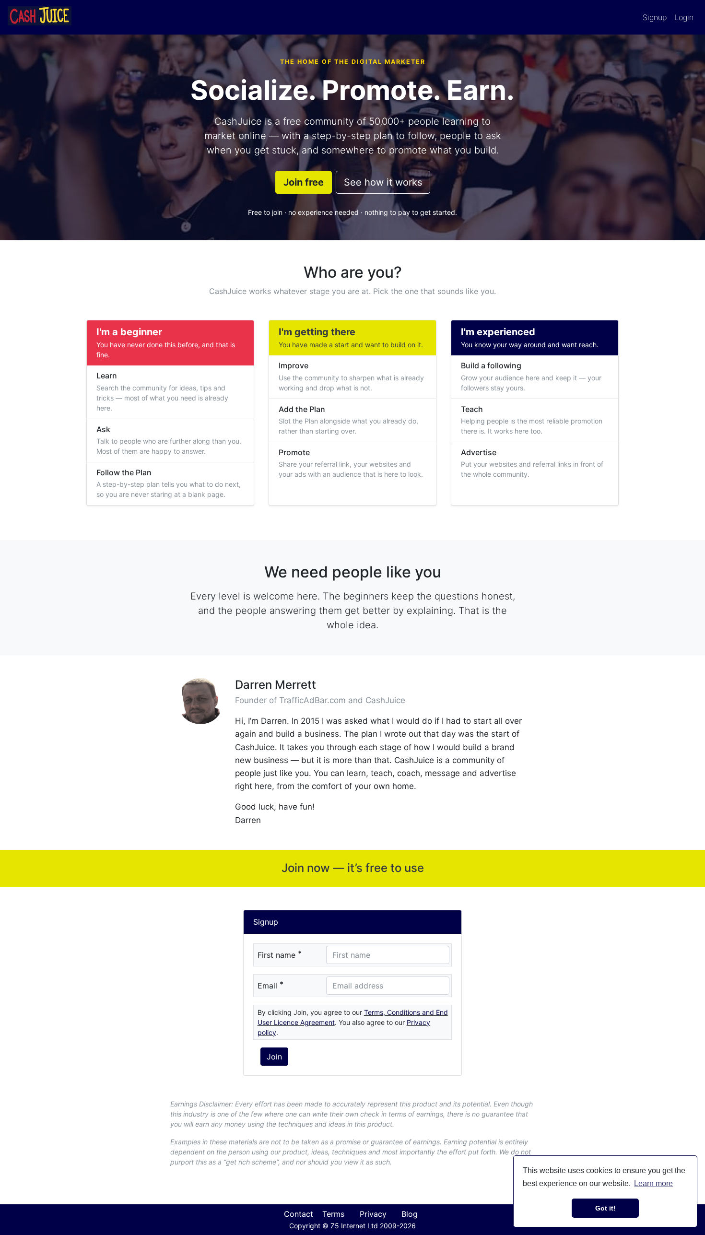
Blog (409, 1214)
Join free (303, 182)
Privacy (373, 1214)
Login (683, 17)
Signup (655, 17)
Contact (298, 1214)
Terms (333, 1214)
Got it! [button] (605, 1208)
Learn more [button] (653, 1183)
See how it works (383, 182)
